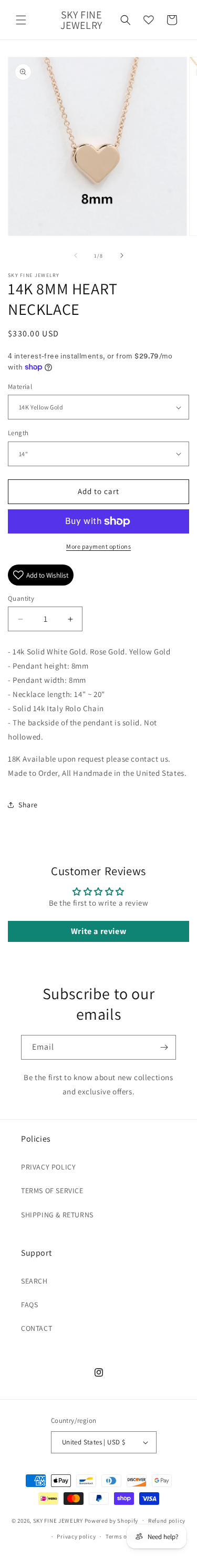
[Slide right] (121, 255)
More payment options (98, 546)
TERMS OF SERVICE (52, 1190)
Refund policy (166, 1520)
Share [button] (28, 804)
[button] (21, 20)
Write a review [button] (98, 931)
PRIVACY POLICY (48, 1167)
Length (18, 432)
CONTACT (36, 1328)
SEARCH (34, 1281)
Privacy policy (76, 1536)
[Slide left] (75, 255)
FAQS (29, 1304)
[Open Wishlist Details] (148, 20)
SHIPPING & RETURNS (57, 1214)
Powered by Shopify (112, 1520)
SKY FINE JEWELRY (58, 1520)
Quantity (21, 598)
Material (20, 386)
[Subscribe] (163, 1047)
